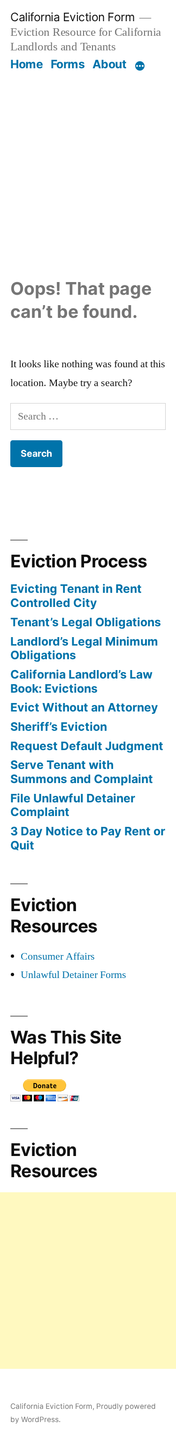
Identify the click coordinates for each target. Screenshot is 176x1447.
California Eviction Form (72, 17)
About (109, 64)
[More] (139, 66)
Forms (68, 64)
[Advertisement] (88, 164)
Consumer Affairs (58, 956)
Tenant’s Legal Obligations (85, 622)
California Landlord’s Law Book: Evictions (81, 681)
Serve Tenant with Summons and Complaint (81, 772)
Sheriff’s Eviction (58, 726)
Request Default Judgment (86, 746)
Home (26, 64)
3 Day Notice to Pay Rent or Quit (87, 838)
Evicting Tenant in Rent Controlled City (76, 596)
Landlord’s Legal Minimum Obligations (84, 648)
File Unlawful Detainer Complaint (72, 805)
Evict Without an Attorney (84, 707)
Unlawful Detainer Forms (73, 974)
